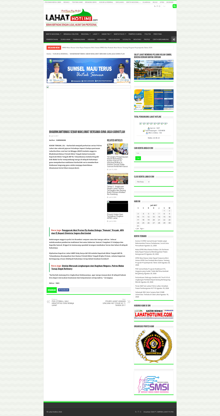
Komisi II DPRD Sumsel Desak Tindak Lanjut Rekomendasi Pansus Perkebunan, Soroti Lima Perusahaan (152, 243)
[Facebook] (157, 6)
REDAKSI (66, 2)
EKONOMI (170, 2)
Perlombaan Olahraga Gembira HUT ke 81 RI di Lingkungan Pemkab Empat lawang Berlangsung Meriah (152, 279)
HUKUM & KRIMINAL (106, 2)
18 (143, 220)
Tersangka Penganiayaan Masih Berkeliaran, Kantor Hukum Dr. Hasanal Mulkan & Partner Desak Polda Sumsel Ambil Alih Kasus (117, 161)
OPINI (162, 2)
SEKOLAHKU (120, 2)
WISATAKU (137, 39)
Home (49, 54)
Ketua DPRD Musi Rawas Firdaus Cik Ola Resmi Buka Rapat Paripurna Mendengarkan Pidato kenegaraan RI (152, 252)
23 (169, 220)
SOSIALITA (127, 39)
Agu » (142, 228)
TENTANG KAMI (77, 2)
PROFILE (147, 39)
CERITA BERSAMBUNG (161, 39)
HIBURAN (91, 39)
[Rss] (155, 6)
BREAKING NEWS (91, 2)
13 (154, 217)
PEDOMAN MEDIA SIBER (53, 2)
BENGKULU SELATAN (71, 34)
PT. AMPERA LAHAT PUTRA (164, 412)
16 (169, 217)
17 (138, 220)
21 (159, 220)
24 (138, 223)
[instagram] (159, 6)
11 (143, 217)
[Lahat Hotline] (71, 17)
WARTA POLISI (119, 34)
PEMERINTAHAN (52, 39)
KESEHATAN (101, 39)
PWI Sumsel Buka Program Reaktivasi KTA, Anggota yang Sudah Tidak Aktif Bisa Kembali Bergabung (151, 271)
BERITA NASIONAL (132, 2)
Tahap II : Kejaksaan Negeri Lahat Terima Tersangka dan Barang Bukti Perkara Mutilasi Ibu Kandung (116, 190)
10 (138, 217)
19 (148, 220)
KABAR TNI (106, 34)
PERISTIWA (158, 34)
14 (159, 217)
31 (138, 226)
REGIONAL (85, 34)
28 (159, 223)
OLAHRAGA (146, 2)
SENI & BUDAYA (114, 39)
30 (169, 223)
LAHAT (95, 34)
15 (164, 217)
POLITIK (148, 34)
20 (154, 220)
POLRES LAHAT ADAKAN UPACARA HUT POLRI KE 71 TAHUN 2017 (114, 302)
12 (148, 217)
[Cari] (175, 6)
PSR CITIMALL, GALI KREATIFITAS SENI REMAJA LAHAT (63, 302)
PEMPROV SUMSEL (135, 34)
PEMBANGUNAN (79, 39)
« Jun (137, 228)
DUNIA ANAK (65, 39)
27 (154, 223)
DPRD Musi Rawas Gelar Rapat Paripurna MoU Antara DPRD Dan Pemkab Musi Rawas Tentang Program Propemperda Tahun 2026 (107, 48)
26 (148, 223)
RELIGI (155, 2)
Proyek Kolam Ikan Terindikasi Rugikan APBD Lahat (115, 216)
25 (143, 223)
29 (164, 223)
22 (164, 220)
